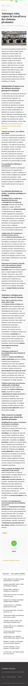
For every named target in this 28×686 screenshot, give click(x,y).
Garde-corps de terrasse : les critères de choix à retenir (14, 595)
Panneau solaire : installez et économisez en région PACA (11, 590)
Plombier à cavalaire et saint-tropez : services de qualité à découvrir (14, 642)
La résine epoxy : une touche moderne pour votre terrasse (14, 652)
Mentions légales (11, 677)
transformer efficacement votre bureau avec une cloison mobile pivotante (12, 126)
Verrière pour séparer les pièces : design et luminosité (13, 631)
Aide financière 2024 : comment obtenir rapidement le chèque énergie (14, 637)
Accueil (3, 5)
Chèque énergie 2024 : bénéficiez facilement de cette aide (13, 605)
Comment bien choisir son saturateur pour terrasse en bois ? (14, 616)
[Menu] (16, 1)
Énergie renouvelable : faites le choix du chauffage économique (14, 585)
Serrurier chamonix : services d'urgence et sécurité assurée (12, 647)
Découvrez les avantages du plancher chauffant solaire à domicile (14, 600)
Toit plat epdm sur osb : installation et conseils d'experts (14, 626)
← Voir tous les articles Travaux (10, 560)
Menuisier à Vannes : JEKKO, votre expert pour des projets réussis (13, 621)
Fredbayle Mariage (8, 668)
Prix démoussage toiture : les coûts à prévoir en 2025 (13, 611)
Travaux (8, 5)
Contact (20, 677)
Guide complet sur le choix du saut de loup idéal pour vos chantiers (14, 579)
